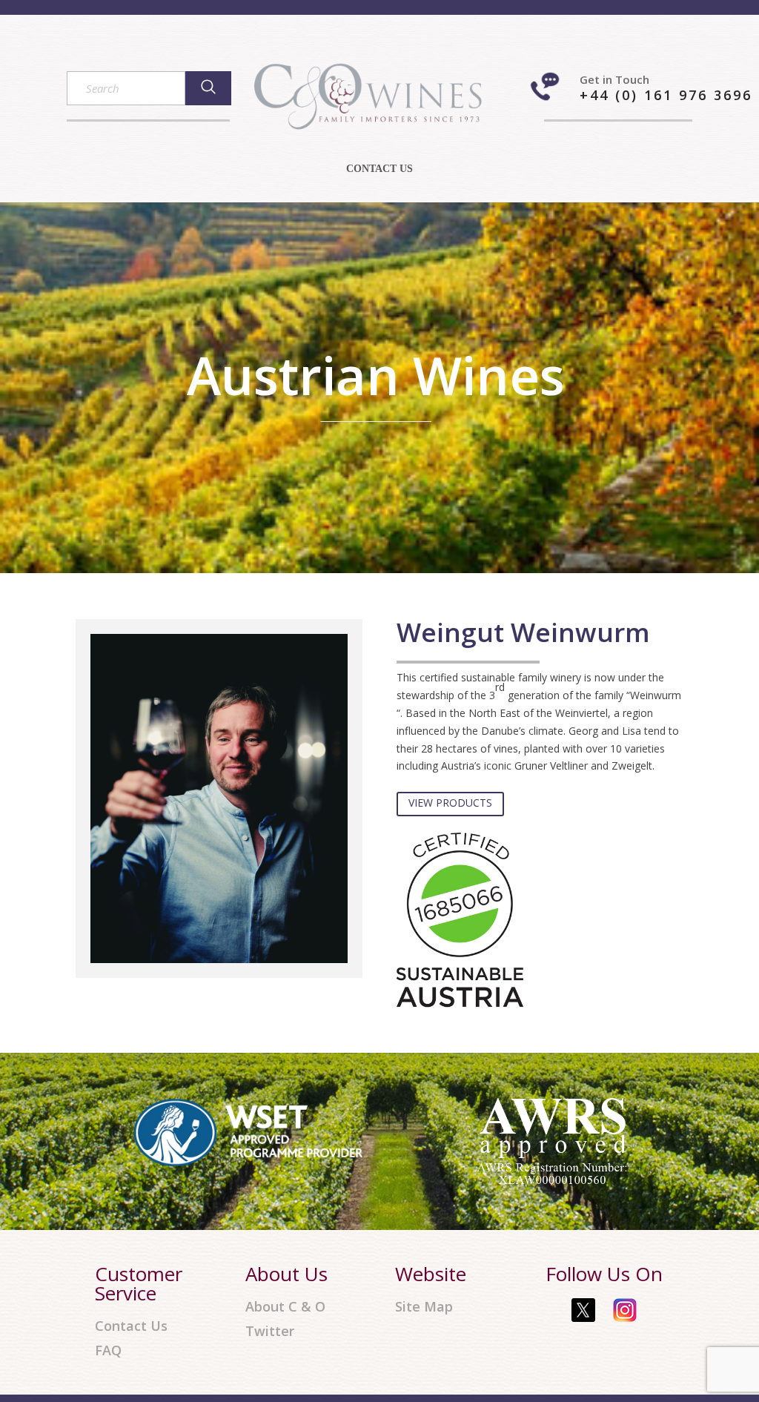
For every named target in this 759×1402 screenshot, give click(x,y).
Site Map (424, 1306)
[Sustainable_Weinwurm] (460, 1003)
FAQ (108, 1350)
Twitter (269, 1331)
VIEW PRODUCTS (450, 803)
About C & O (285, 1306)
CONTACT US (379, 169)
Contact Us (131, 1326)
